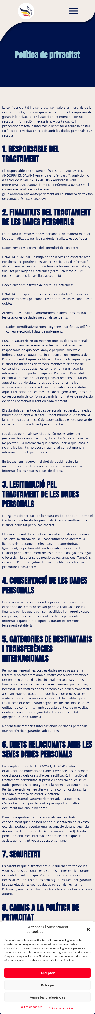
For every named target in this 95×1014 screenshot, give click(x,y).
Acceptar (48, 973)
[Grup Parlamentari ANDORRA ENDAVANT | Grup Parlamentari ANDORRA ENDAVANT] (26, 11)
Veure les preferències (47, 997)
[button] (88, 929)
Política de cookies (31, 1007)
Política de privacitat (60, 1008)
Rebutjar (47, 985)
